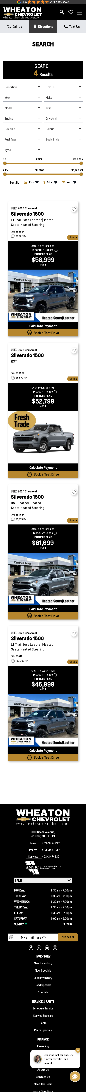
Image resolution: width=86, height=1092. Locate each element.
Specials (43, 992)
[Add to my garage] (74, 209)
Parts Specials (43, 1030)
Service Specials (43, 1015)
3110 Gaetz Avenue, (43, 832)
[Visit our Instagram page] (55, 947)
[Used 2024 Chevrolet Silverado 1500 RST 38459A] (43, 437)
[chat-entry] (75, 1076)
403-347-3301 (51, 843)
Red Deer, (36, 836)
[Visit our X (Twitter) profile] (39, 947)
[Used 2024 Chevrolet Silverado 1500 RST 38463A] (43, 579)
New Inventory (43, 963)
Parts (43, 1023)
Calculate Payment (43, 326)
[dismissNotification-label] (77, 1050)
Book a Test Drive (46, 333)
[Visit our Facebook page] (31, 947)
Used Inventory (43, 977)
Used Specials (43, 985)
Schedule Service (43, 1008)
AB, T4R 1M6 (49, 836)
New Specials (43, 970)
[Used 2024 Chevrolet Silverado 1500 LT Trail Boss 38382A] (43, 296)
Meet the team (43, 1084)
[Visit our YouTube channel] (47, 947)
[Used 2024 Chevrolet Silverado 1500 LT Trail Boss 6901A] (43, 720)
